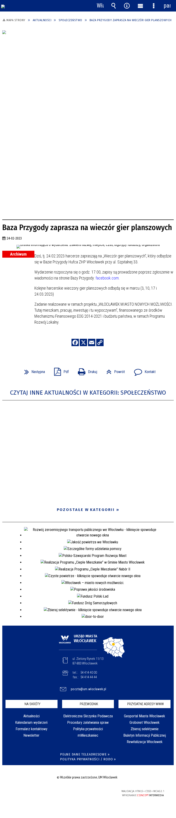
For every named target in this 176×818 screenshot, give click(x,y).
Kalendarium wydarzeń (31, 722)
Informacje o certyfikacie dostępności (29, 792)
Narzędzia (127, 5)
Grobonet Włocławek (144, 722)
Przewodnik (89, 704)
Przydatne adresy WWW (145, 704)
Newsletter (31, 735)
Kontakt (143, 370)
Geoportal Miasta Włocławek (144, 716)
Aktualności (31, 716)
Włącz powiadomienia (100, 5)
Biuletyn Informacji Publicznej (144, 735)
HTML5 (77, 791)
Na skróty (32, 704)
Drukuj (85, 370)
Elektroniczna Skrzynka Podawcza (88, 716)
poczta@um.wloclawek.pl (88, 689)
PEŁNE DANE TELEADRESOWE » (85, 754)
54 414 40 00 (88, 672)
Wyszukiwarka (113, 5)
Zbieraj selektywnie (145, 729)
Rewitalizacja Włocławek (144, 742)
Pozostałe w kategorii (86, 509)
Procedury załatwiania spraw (88, 722)
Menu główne (140, 5)
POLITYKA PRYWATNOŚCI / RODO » (88, 759)
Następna (33, 370)
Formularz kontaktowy (31, 729)
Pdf (59, 370)
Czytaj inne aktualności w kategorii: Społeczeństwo (88, 392)
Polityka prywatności (88, 729)
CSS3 (84, 791)
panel (167, 5)
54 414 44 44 (88, 677)
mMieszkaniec (88, 735)
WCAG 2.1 (98, 791)
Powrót (114, 370)
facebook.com (107, 278)
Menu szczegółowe (153, 5)
